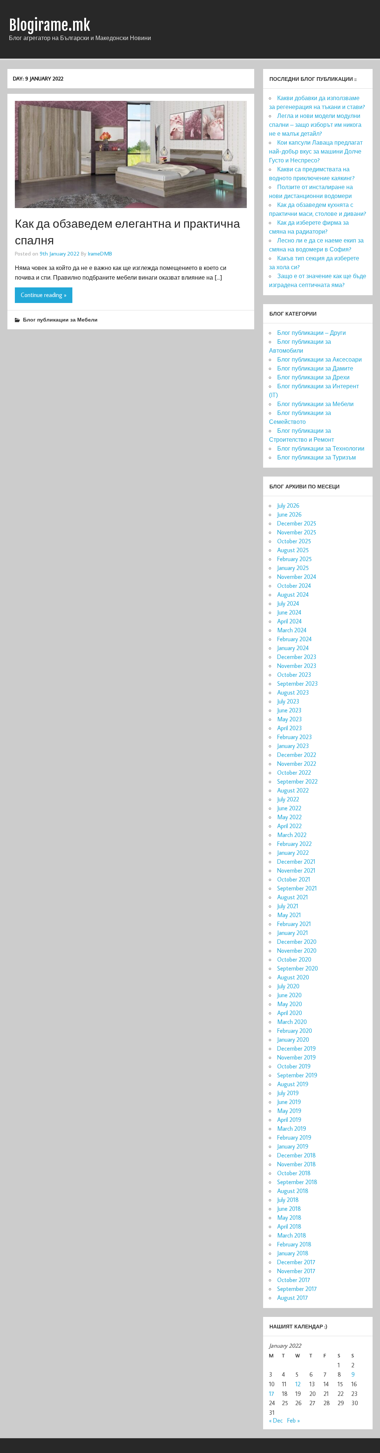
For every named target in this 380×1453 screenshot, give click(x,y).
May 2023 (289, 719)
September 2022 (297, 781)
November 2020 (297, 950)
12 (298, 1384)
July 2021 (287, 906)
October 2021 (293, 879)
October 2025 (294, 541)
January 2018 (292, 1253)
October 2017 (293, 1280)
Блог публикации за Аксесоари (319, 359)
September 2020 (297, 968)
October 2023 (294, 674)
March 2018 (291, 1235)
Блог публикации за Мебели (60, 319)
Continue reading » (43, 295)
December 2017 (296, 1262)
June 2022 (289, 808)
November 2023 (297, 665)
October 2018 (294, 1173)
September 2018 (297, 1182)
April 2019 (289, 1119)
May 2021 (289, 915)
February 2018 (294, 1244)
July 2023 (288, 701)
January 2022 (293, 852)
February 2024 (294, 639)
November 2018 (296, 1164)
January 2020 (293, 1039)
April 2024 (289, 621)
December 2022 (296, 754)
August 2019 (292, 1084)
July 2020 (288, 986)
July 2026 (288, 505)
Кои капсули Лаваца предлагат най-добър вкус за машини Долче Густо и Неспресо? (316, 151)
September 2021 (297, 888)
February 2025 (294, 559)
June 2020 (289, 995)
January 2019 (292, 1146)
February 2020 (294, 1030)
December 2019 (296, 1048)
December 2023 (297, 656)
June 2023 (289, 710)
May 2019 (289, 1110)
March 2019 (291, 1128)
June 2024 (289, 612)
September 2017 (297, 1288)
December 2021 (296, 861)
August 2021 (292, 897)
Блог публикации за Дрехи (313, 377)
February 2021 (294, 924)
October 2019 (294, 1066)
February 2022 (294, 843)
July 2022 (288, 799)
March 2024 (292, 630)
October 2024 (294, 585)
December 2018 (296, 1155)
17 (271, 1393)
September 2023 (297, 683)
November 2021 (296, 870)
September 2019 (297, 1075)
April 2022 (289, 826)
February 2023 (294, 737)
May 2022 (289, 817)
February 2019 (294, 1137)
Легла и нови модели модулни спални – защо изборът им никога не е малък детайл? (315, 124)
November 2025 (296, 532)
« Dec (276, 1420)
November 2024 (296, 576)
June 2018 (289, 1208)
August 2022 (293, 790)
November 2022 (296, 763)
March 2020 (292, 1021)
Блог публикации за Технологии (320, 448)
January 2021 (292, 932)
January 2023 (293, 745)
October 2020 (294, 959)
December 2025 (296, 523)
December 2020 (297, 941)
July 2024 (288, 603)
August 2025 (293, 550)
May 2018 (289, 1217)
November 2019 (296, 1057)
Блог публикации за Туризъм (316, 457)
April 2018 (289, 1226)
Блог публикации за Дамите (315, 368)
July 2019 (288, 1093)
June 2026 (289, 514)
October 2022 (294, 772)
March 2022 (292, 834)
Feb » (293, 1420)
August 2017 (292, 1297)
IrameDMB (100, 253)
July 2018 (288, 1199)
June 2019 (289, 1102)
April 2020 (289, 1013)
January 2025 (293, 567)
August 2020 (293, 977)
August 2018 (292, 1191)
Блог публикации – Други (311, 332)
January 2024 (293, 648)
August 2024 (293, 594)
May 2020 (289, 1004)
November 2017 (296, 1271)
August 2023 (293, 692)
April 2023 (289, 728)
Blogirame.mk (49, 25)
